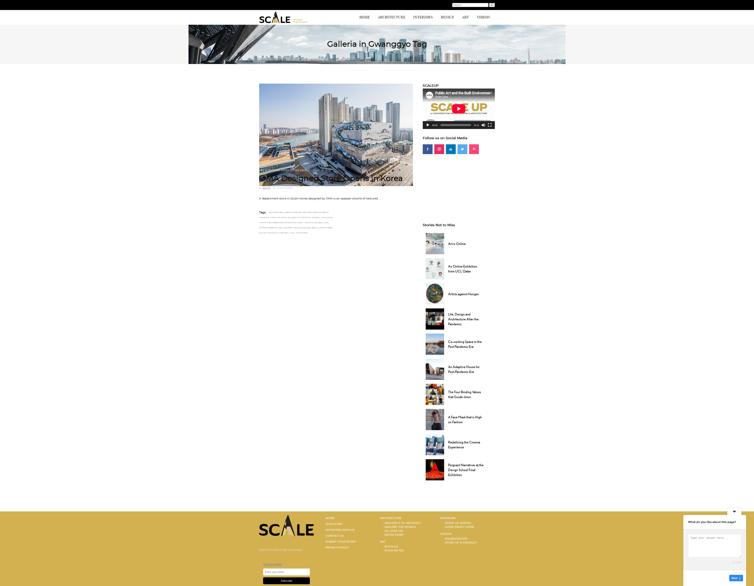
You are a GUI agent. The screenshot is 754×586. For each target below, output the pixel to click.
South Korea (325, 228)
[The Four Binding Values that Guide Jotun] (435, 394)
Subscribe (286, 580)
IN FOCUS (391, 546)
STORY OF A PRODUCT (461, 542)
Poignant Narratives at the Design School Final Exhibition (466, 470)
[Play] (428, 125)
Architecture (269, 170)
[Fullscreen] (490, 125)
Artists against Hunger (463, 294)
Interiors (448, 518)
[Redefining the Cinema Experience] (435, 444)
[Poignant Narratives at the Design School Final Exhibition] (435, 469)
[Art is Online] (435, 243)
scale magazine (302, 228)
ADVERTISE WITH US (340, 530)
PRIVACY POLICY (337, 547)
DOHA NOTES (394, 550)
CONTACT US (335, 536)
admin (266, 188)
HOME (330, 518)
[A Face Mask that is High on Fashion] (435, 419)
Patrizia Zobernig (268, 228)
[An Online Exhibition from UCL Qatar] (435, 268)
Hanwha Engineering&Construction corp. (281, 223)
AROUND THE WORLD (295, 170)
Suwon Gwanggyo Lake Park (274, 233)
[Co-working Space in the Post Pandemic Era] (435, 344)
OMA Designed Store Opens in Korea (331, 179)
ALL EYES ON (393, 531)
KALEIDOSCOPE (456, 539)
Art (382, 541)
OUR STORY (334, 524)
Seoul (315, 228)
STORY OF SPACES (458, 523)
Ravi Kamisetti (286, 228)
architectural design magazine (285, 212)
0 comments (284, 188)
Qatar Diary (394, 535)
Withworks (302, 233)
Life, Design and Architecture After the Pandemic (463, 319)
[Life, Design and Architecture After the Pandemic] (435, 318)
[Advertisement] (459, 181)
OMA (326, 223)
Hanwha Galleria (314, 223)
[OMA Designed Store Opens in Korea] (336, 135)
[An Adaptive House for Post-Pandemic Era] (435, 369)
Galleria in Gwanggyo (299, 217)
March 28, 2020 (322, 170)
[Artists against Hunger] (435, 293)
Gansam (316, 217)
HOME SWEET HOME (459, 527)
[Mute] (483, 125)
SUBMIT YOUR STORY (341, 541)
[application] (459, 109)
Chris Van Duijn (278, 217)
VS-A (292, 233)
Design (445, 534)
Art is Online (457, 244)
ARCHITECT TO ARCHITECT (402, 523)
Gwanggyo (326, 217)
